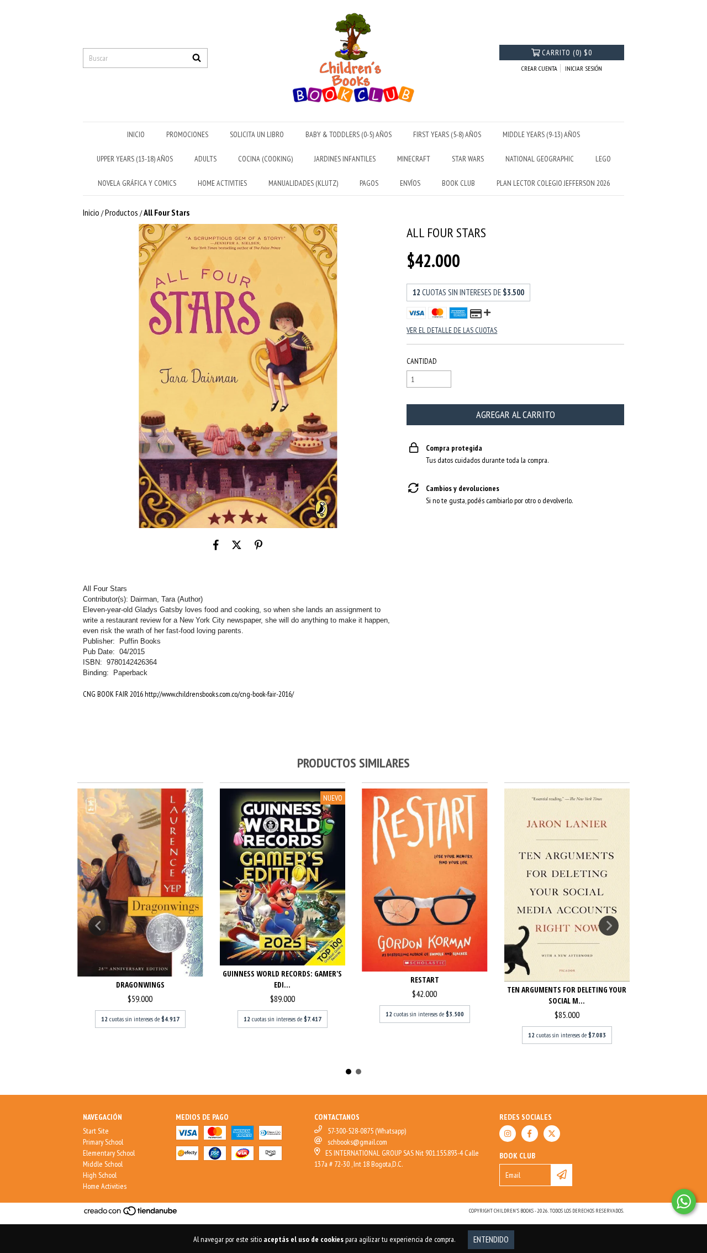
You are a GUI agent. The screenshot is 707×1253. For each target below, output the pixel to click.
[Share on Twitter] (236, 544)
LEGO (603, 159)
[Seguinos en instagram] (507, 1133)
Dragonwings (140, 984)
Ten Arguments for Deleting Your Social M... (566, 995)
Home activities (222, 183)
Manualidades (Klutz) (303, 183)
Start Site (96, 1131)
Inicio (91, 212)
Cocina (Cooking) (265, 159)
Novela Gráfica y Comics (137, 183)
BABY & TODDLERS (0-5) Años (348, 134)
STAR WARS (468, 159)
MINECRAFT (413, 159)
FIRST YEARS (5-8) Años (447, 134)
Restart (424, 979)
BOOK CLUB (458, 183)
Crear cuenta (539, 68)
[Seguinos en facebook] (529, 1133)
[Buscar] (197, 58)
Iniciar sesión (583, 68)
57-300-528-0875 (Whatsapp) (367, 1131)
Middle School (103, 1164)
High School (100, 1175)
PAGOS (369, 183)
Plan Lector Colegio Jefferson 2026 (553, 183)
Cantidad (422, 361)
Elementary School (109, 1153)
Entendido (491, 1239)
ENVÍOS (410, 183)
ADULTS (205, 159)
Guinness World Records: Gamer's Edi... (282, 979)
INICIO (136, 134)
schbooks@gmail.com (357, 1142)
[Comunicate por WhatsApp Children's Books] (684, 1201)
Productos (121, 212)
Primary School (103, 1142)
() (567, 53)
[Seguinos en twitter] (552, 1133)
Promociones (187, 134)
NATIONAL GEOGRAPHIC (539, 159)
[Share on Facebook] (216, 544)
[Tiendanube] (131, 1214)
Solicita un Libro (257, 134)
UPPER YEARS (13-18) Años (135, 159)
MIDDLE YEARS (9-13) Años (541, 134)
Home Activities (104, 1186)
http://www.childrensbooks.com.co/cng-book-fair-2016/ (219, 694)
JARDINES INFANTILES (345, 159)
